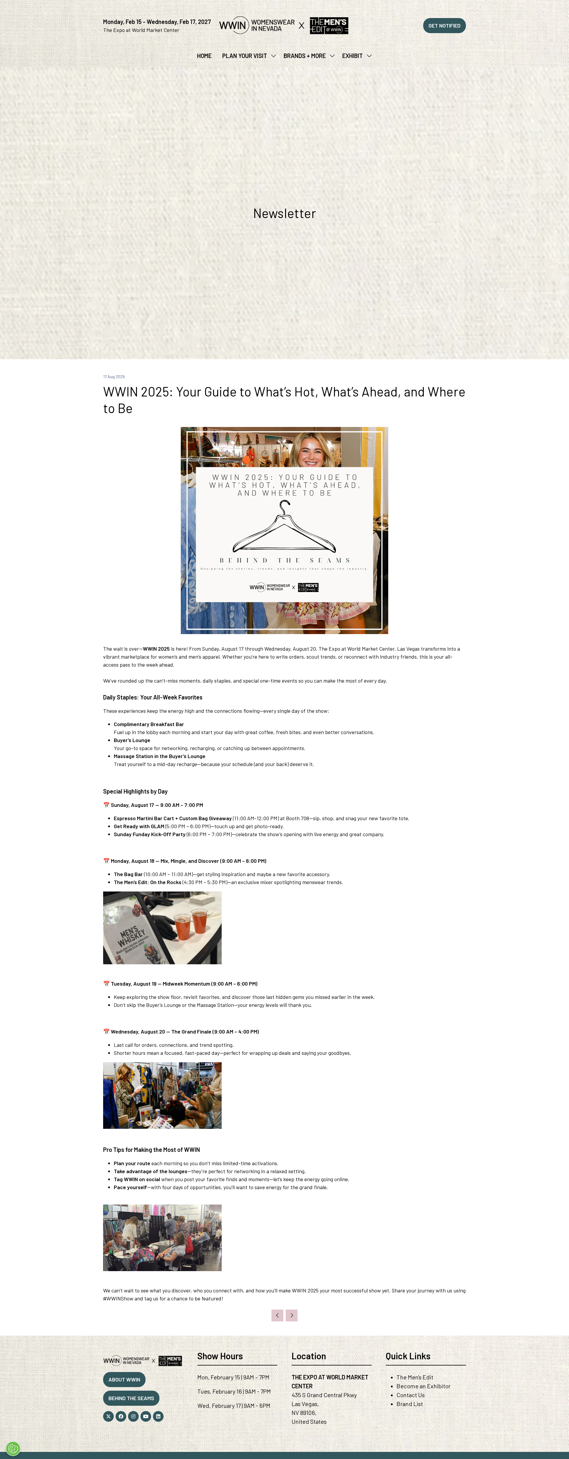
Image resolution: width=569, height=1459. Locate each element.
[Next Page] (292, 1315)
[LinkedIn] (158, 1416)
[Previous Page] (277, 1315)
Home (204, 55)
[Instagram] (133, 1416)
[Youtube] (145, 1416)
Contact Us (411, 1394)
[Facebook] (121, 1416)
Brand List (410, 1403)
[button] (444, 25)
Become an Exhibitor (423, 1385)
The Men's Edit (415, 1377)
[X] (108, 1416)
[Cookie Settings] (13, 1448)
